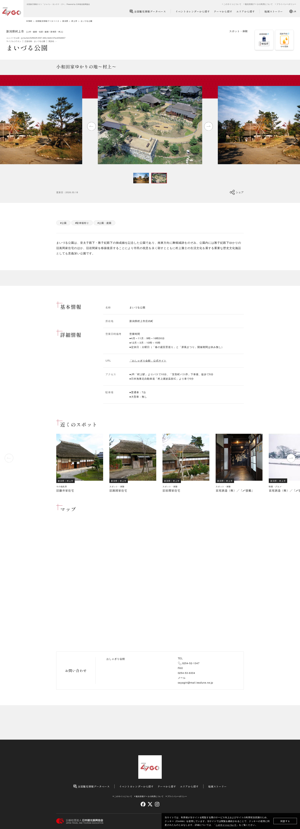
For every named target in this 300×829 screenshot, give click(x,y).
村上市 (74, 21)
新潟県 (65, 21)
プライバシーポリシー (286, 4)
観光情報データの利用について (259, 4)
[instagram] (157, 804)
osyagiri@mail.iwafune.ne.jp (195, 682)
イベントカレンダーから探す (192, 11)
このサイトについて (226, 824)
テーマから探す (223, 11)
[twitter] (150, 804)
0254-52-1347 (191, 663)
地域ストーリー (273, 11)
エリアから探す (245, 11)
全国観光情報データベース (150, 11)
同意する (285, 821)
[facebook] (143, 804)
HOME (29, 21)
